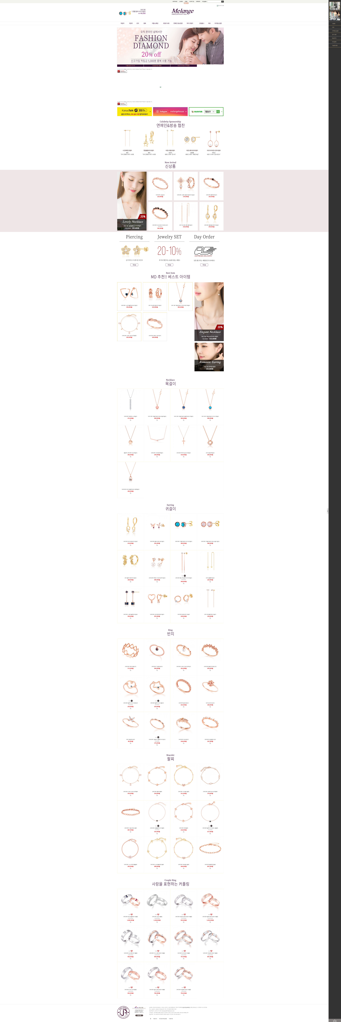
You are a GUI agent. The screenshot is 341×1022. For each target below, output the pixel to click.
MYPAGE (175, 1)
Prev (119, 11)
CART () (191, 1)
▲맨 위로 (335, 1020)
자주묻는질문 (335, 31)
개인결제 (334, 41)
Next (146, 11)
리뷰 (333, 27)
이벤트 (333, 23)
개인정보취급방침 (163, 1018)
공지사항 (334, 34)
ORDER (198, 1)
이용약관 (171, 1018)
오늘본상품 (334, 45)
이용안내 (155, 1018)
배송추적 (334, 38)
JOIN (186, 1)
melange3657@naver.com (168, 1011)
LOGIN (181, 1)
